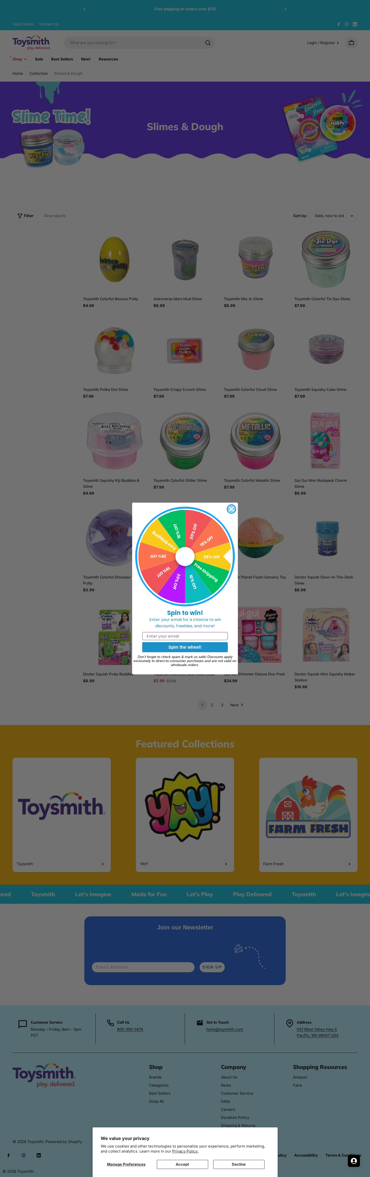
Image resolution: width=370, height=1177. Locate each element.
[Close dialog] (231, 509)
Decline (239, 1164)
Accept (182, 1164)
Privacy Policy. (185, 1151)
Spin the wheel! (185, 647)
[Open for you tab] (354, 1161)
